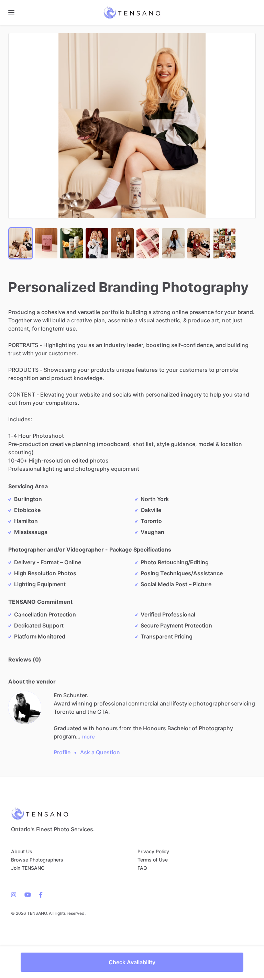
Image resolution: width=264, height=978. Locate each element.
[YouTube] (27, 894)
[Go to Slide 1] (20, 243)
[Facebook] (39, 894)
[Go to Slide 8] (198, 243)
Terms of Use (153, 860)
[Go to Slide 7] (173, 243)
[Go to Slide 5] (122, 243)
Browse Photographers (37, 860)
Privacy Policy (153, 851)
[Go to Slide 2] (46, 243)
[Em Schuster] (24, 707)
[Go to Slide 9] (224, 243)
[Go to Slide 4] (97, 243)
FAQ (142, 868)
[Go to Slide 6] (147, 243)
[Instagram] (15, 894)
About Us (21, 851)
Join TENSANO (28, 868)
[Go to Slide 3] (71, 243)
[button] (132, 126)
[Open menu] (11, 12)
